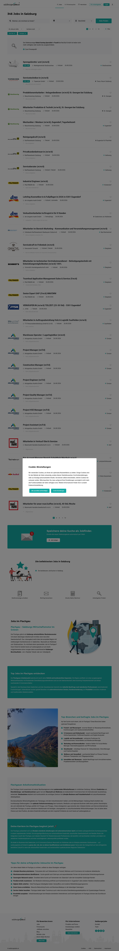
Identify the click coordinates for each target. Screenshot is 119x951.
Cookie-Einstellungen (58, 490)
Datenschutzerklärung (36, 485)
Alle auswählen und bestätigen (39, 490)
